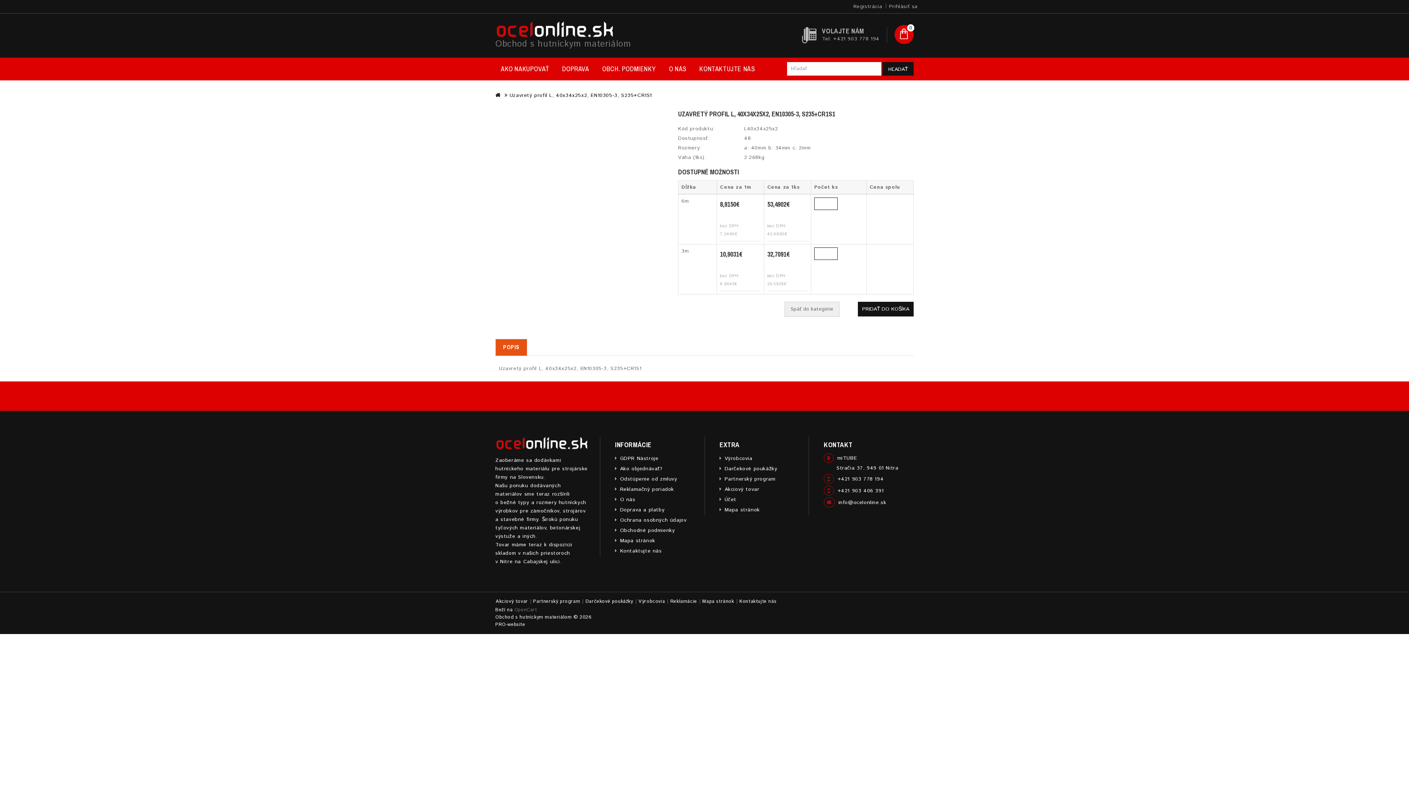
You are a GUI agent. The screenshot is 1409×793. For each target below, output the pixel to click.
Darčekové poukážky (751, 468)
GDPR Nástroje (639, 458)
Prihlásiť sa (903, 6)
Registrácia (867, 6)
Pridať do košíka (885, 309)
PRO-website (510, 624)
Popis (511, 347)
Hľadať (898, 69)
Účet (730, 499)
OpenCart (525, 609)
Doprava (575, 68)
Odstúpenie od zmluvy (648, 479)
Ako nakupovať (525, 68)
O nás (678, 68)
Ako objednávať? (641, 468)
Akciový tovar (742, 489)
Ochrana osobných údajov (653, 520)
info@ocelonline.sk (862, 502)
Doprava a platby (642, 510)
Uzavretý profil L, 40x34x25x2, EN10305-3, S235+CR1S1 (581, 95)
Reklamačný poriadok (647, 489)
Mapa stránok (637, 540)
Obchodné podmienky (647, 530)
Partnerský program (750, 479)
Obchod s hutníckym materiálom (563, 44)
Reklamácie (683, 601)
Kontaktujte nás (727, 68)
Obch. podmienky (629, 68)
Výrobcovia (739, 458)
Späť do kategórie (812, 309)
